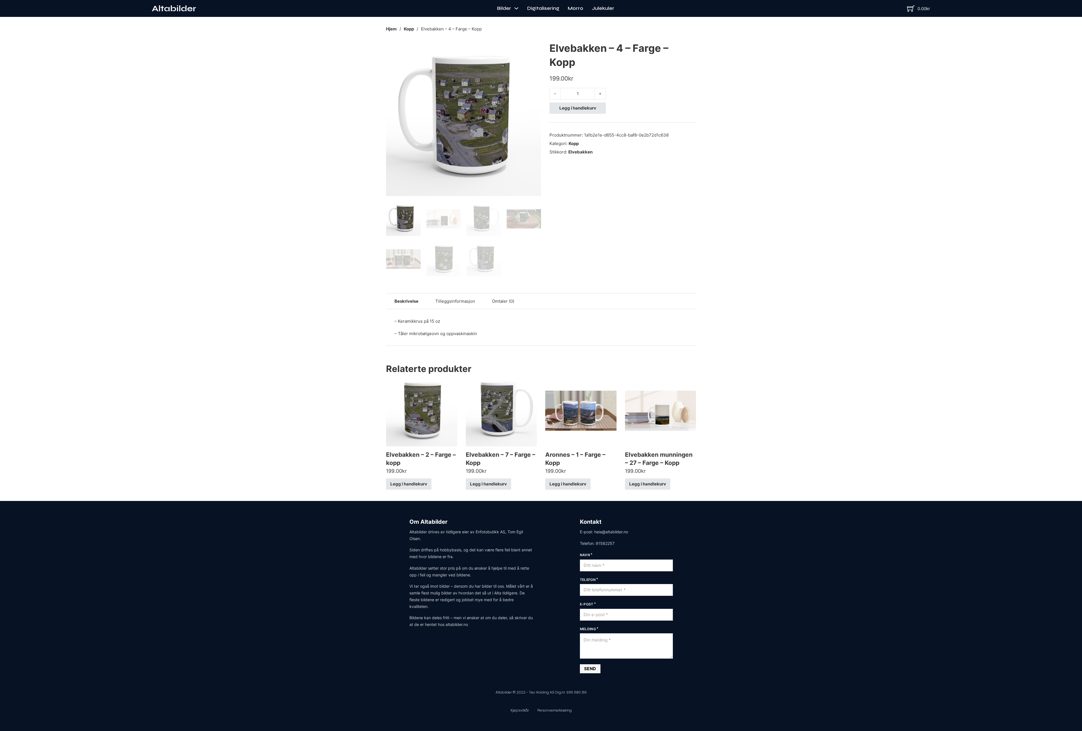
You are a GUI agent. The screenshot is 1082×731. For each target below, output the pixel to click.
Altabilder (174, 8)
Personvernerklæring (554, 710)
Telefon (588, 580)
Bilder (504, 8)
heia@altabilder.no (611, 531)
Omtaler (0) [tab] (503, 301)
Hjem (391, 29)
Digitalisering (543, 8)
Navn (585, 555)
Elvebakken (580, 152)
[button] (533, 48)
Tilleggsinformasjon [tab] (455, 301)
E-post (586, 604)
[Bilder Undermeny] (516, 8)
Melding (588, 629)
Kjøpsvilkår (520, 710)
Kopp (409, 29)
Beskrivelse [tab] (406, 301)
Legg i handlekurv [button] (408, 484)
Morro (575, 8)
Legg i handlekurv (577, 108)
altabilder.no (456, 624)
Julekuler (603, 8)
